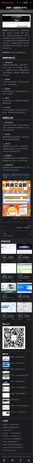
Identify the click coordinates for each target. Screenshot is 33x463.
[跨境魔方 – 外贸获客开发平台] (8, 249)
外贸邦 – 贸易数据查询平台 (24, 257)
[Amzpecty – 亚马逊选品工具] (6, 413)
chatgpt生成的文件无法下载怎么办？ (13, 447)
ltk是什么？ (5, 296)
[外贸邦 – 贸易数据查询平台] (24, 249)
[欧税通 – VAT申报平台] (8, 307)
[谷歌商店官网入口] (6, 401)
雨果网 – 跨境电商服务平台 (17, 357)
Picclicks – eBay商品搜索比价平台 (19, 375)
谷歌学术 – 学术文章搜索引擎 (18, 387)
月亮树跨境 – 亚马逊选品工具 (11, 436)
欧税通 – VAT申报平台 (8, 315)
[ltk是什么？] (8, 288)
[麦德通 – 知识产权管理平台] (24, 288)
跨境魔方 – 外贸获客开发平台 (8, 257)
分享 (16, 218)
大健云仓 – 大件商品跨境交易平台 (24, 316)
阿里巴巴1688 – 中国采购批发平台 (19, 406)
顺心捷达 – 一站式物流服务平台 (11, 433)
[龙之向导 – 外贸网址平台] (24, 268)
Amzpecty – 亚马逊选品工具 (18, 412)
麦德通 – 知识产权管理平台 (24, 296)
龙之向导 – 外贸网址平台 (24, 277)
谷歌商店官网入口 (15, 399)
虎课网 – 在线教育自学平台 (17, 369)
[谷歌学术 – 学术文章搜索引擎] (6, 389)
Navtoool (14, 456)
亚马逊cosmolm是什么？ (9, 450)
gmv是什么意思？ (7, 430)
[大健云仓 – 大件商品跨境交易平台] (24, 307)
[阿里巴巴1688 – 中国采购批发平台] (6, 407)
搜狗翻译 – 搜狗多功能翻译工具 (8, 277)
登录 (26, 2)
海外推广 (21, 10)
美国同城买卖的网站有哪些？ (11, 427)
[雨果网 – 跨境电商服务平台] (6, 358)
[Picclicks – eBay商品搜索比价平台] (6, 377)
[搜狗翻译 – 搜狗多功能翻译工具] (8, 268)
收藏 (21, 218)
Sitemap (29, 456)
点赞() (28, 218)
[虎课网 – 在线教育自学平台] (6, 370)
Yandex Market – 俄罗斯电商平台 (12, 439)
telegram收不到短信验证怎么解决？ (13, 444)
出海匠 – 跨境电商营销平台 (10, 442)
